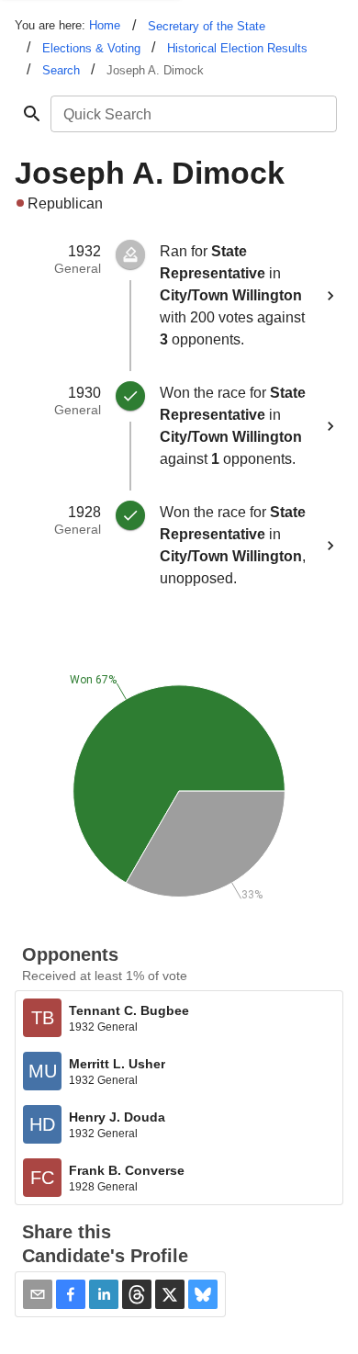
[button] (70, 1294)
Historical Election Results (237, 48)
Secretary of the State (206, 26)
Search (61, 70)
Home (104, 25)
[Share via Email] (37, 1294)
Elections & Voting (91, 48)
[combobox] (192, 114)
